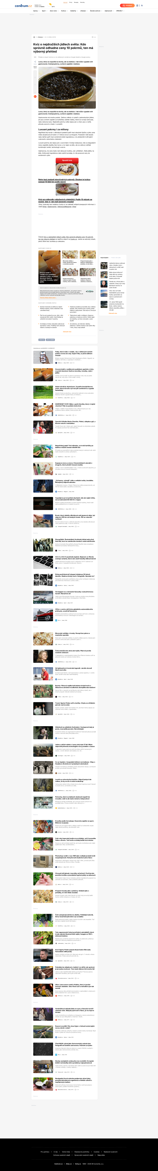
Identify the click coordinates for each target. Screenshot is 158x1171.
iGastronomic (52, 207)
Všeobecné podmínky (81, 1152)
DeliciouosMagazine (64, 207)
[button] (35, 82)
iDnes (44, 207)
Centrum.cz (58, 1164)
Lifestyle (40, 37)
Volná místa (66, 1152)
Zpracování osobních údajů (83, 1155)
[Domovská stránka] (34, 37)
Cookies (96, 1152)
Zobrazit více (67, 331)
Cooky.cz (73, 239)
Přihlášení (129, 5)
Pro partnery (45, 1152)
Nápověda (101, 1155)
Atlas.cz (69, 1164)
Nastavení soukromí (110, 1152)
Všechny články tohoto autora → (48, 297)
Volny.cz (78, 1164)
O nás (56, 1152)
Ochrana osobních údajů (61, 1155)
